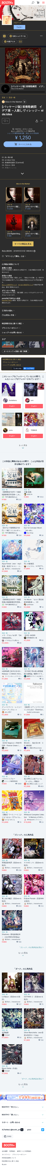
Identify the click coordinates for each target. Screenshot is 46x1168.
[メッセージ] (20, 41)
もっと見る (23, 445)
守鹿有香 (34, 430)
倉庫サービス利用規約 (24, 1151)
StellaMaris (13, 400)
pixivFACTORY (7, 300)
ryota (11, 430)
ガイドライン (6, 1154)
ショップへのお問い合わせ (12, 332)
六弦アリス (17, 23)
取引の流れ (8, 311)
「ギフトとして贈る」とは (14, 256)
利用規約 (12, 1151)
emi (32, 400)
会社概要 (5, 1151)
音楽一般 (12, 97)
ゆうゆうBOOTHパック (25, 285)
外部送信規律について (9, 1158)
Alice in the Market (23, 184)
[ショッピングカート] (38, 2)
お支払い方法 (9, 315)
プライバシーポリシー (10, 328)
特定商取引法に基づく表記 (12, 323)
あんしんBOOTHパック (9, 285)
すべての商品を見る (23, 244)
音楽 (3, 97)
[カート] (24, 102)
